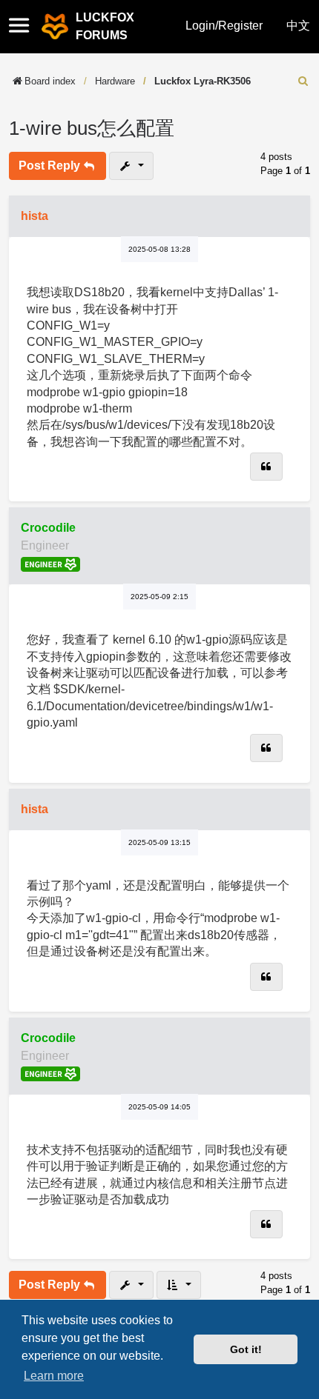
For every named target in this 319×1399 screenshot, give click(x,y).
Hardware (115, 81)
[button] (24, 26)
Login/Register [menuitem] (224, 25)
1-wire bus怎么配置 (91, 128)
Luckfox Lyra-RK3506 (202, 81)
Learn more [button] (54, 1375)
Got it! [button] (246, 1349)
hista (34, 216)
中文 (298, 25)
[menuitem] (303, 81)
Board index (50, 81)
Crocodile (48, 527)
